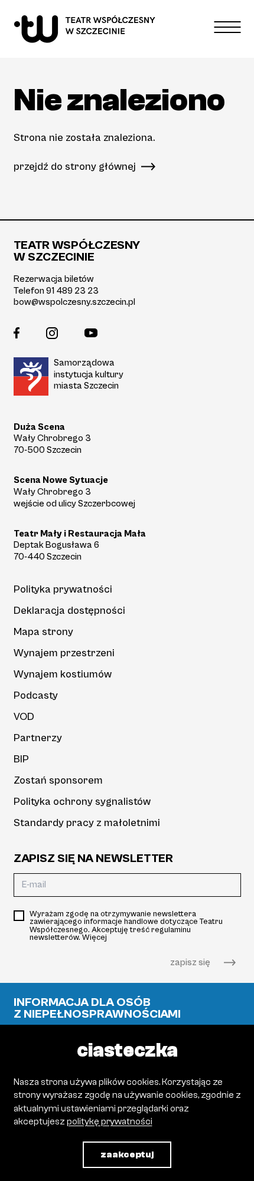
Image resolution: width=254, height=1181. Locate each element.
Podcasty (36, 695)
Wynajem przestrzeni (64, 653)
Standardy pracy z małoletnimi (87, 823)
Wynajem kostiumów (63, 674)
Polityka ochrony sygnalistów (82, 801)
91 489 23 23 (72, 290)
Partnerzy (38, 738)
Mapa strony (43, 632)
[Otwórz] (227, 27)
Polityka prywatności (63, 589)
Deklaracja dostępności (69, 610)
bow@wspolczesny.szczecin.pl (74, 302)
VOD (24, 716)
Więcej (94, 937)
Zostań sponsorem (58, 780)
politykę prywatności (109, 1121)
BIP (21, 759)
